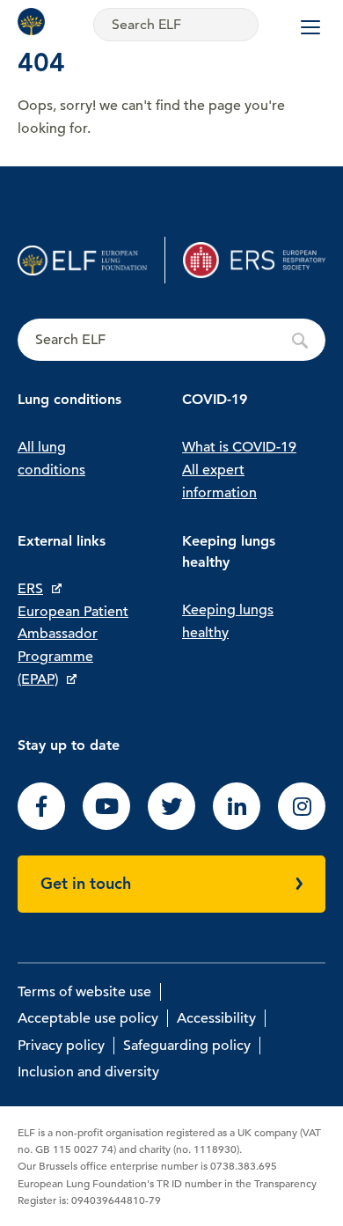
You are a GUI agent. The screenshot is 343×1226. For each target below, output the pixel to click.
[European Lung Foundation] (35, 21)
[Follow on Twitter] (171, 825)
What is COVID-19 (239, 447)
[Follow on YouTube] (106, 825)
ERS (30, 589)
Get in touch (85, 883)
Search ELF (171, 341)
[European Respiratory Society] (254, 260)
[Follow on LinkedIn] (236, 825)
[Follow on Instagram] (301, 825)
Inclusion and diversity (88, 1072)
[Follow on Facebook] (41, 825)
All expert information (219, 481)
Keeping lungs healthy (228, 621)
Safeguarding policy (187, 1045)
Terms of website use (84, 992)
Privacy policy (61, 1045)
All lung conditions (51, 458)
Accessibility (216, 1018)
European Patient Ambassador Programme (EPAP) (73, 645)
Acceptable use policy (88, 1018)
